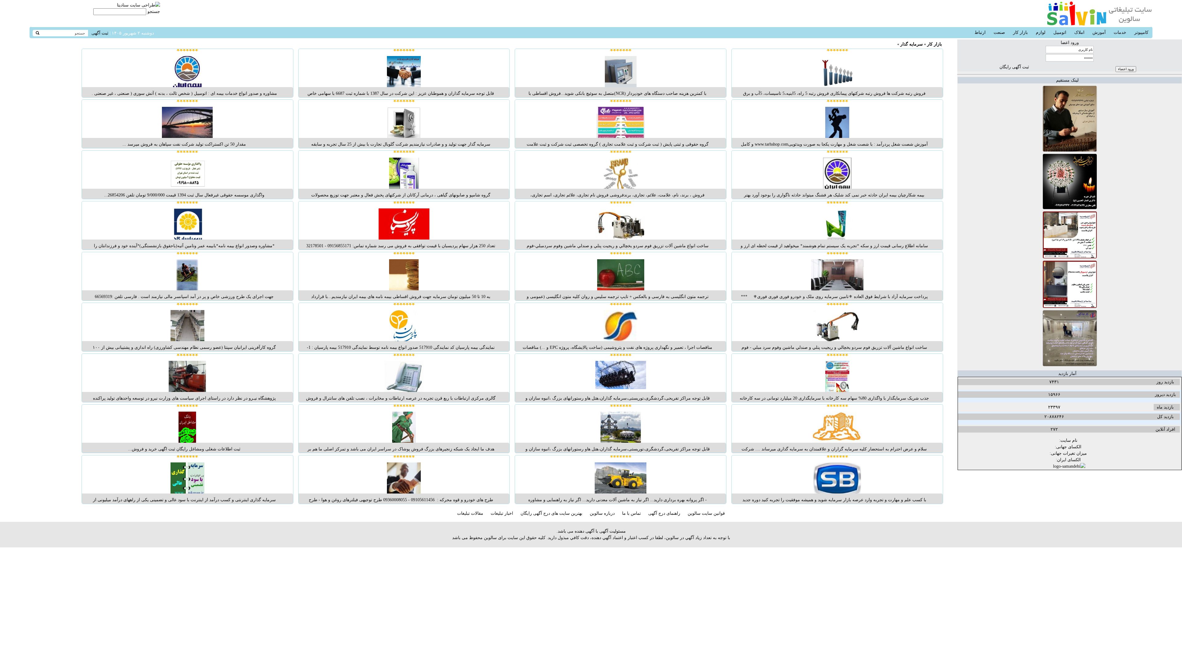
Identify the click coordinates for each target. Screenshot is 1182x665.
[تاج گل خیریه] (1070, 208)
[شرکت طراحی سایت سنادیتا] (138, 5)
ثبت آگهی (99, 33)
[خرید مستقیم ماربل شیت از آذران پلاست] (1070, 257)
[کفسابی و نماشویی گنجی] (1070, 365)
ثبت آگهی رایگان (1014, 67)
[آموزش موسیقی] (1070, 150)
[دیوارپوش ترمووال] (1070, 306)
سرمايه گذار (911, 44)
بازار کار (934, 44)
